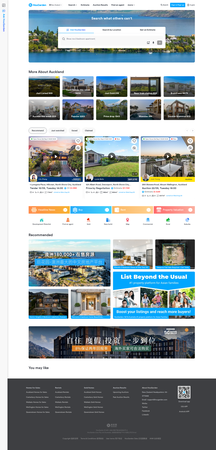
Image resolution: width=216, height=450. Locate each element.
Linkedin (145, 415)
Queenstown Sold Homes (94, 412)
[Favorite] (78, 141)
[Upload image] (148, 42)
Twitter (145, 407)
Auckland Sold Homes (92, 392)
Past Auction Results (121, 397)
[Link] (69, 262)
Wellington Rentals (62, 407)
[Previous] (187, 130)
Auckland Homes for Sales (36, 392)
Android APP (184, 411)
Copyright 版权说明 (70, 439)
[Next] (192, 130)
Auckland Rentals (62, 392)
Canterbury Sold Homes (93, 397)
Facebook (146, 411)
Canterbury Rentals (62, 397)
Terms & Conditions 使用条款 (92, 439)
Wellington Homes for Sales (37, 407)
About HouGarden (150, 388)
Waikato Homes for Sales (36, 402)
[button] (55, 5)
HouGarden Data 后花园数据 (136, 439)
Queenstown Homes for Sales (38, 412)
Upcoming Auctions (120, 392)
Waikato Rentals (61, 402)
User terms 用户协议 (114, 439)
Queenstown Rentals (63, 412)
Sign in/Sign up (177, 5)
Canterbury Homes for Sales (37, 397)
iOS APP (184, 407)
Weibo (144, 403)
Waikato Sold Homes (92, 402)
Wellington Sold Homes (93, 407)
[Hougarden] (37, 5)
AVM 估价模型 (155, 439)
